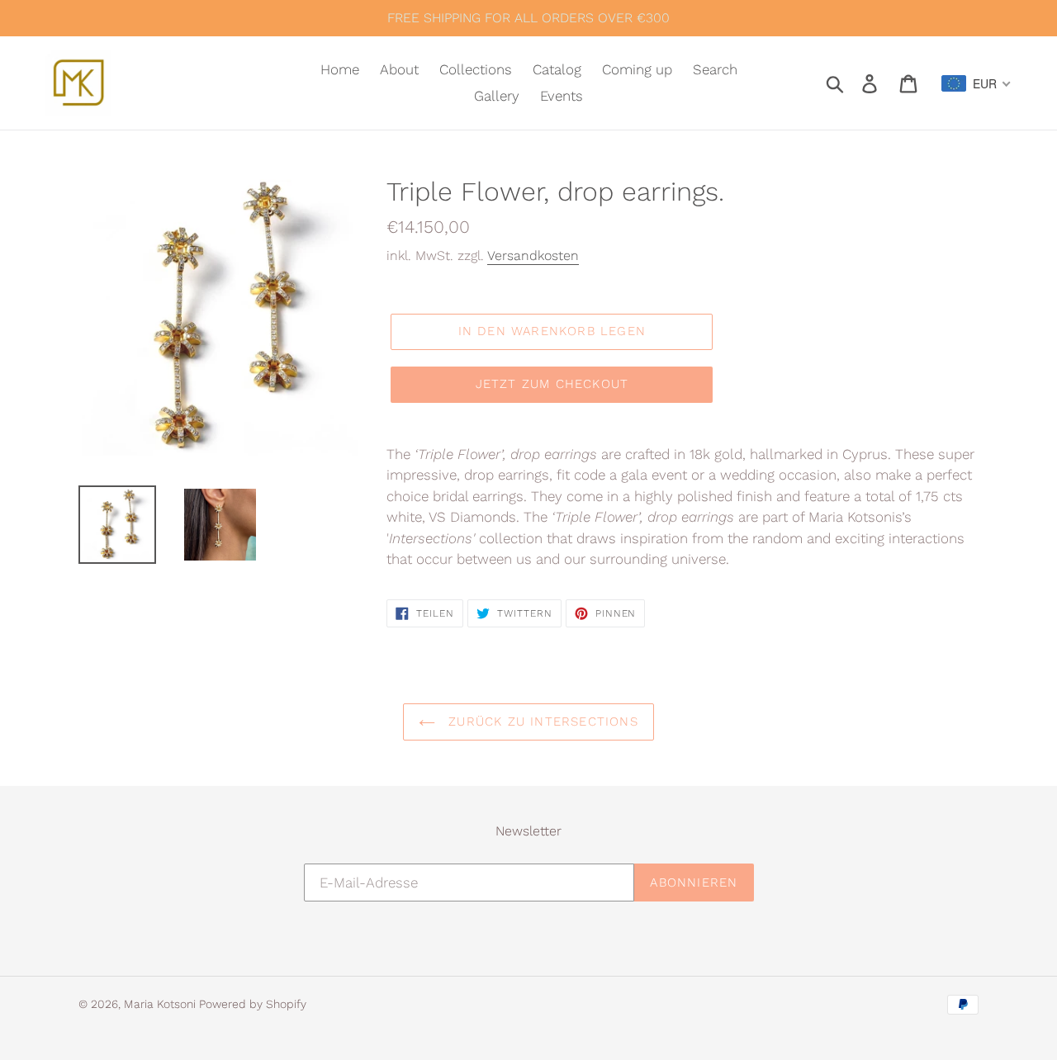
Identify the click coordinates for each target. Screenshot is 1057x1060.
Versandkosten (533, 255)
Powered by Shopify (252, 1003)
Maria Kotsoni (161, 1003)
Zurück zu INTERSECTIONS (540, 721)
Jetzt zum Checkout (552, 383)
